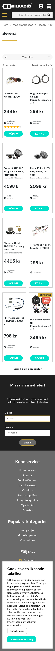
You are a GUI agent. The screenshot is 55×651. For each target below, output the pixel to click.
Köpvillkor (27, 490)
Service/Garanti (27, 480)
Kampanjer (27, 530)
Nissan (41, 25)
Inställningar (17, 631)
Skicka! (27, 442)
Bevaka (39, 358)
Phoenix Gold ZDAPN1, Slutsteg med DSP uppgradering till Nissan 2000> (14, 247)
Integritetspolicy (27, 500)
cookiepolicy (14, 625)
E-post (8, 412)
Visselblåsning (27, 485)
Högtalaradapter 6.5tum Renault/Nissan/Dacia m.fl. (40, 98)
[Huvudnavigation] (4, 15)
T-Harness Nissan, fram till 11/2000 (40, 246)
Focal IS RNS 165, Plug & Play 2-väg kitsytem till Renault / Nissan (14, 173)
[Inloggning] (41, 6)
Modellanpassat (23, 25)
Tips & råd (27, 505)
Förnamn (9, 427)
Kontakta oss (27, 470)
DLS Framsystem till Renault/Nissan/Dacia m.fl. (40, 324)
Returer (27, 475)
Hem (5, 25)
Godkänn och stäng (21, 639)
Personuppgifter (27, 495)
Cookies (27, 510)
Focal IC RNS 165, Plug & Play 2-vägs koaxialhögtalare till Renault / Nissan (40, 173)
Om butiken (27, 540)
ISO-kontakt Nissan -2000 (12, 95)
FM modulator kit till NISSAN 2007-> (14, 321)
